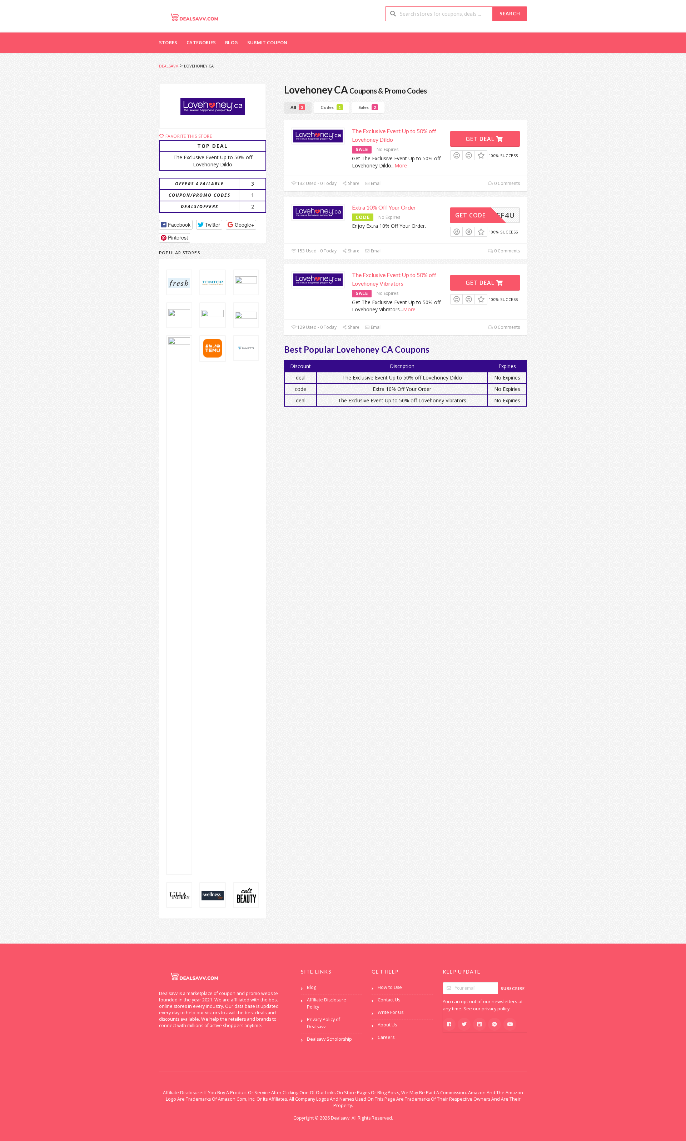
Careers (386, 1037)
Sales (367, 107)
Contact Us (389, 1000)
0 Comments (506, 183)
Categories (201, 42)
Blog (231, 42)
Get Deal (481, 139)
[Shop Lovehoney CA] (212, 106)
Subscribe (513, 988)
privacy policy (495, 1009)
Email (376, 183)
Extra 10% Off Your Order (384, 207)
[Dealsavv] (194, 17)
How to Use (390, 987)
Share (353, 183)
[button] (176, 225)
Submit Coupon (267, 42)
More (400, 165)
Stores (168, 42)
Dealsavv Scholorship (329, 1039)
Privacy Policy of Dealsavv (323, 1023)
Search (509, 13)
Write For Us (390, 1012)
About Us (387, 1025)
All (296, 107)
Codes (330, 107)
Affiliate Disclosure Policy (326, 1003)
